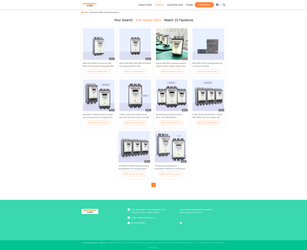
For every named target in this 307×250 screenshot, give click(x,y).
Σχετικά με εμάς (175, 5)
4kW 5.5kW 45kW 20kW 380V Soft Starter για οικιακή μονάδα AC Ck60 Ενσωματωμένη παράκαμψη (135, 66)
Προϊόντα (159, 5)
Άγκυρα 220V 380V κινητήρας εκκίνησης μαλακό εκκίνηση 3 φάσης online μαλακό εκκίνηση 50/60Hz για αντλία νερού (171, 66)
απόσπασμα (204, 5)
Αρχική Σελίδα (145, 5)
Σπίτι (86, 12)
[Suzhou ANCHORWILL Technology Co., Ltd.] (90, 5)
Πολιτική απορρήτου (90, 243)
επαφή (189, 5)
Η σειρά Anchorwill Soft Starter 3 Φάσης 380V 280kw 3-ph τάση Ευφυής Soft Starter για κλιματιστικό (207, 117)
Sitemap (102, 243)
